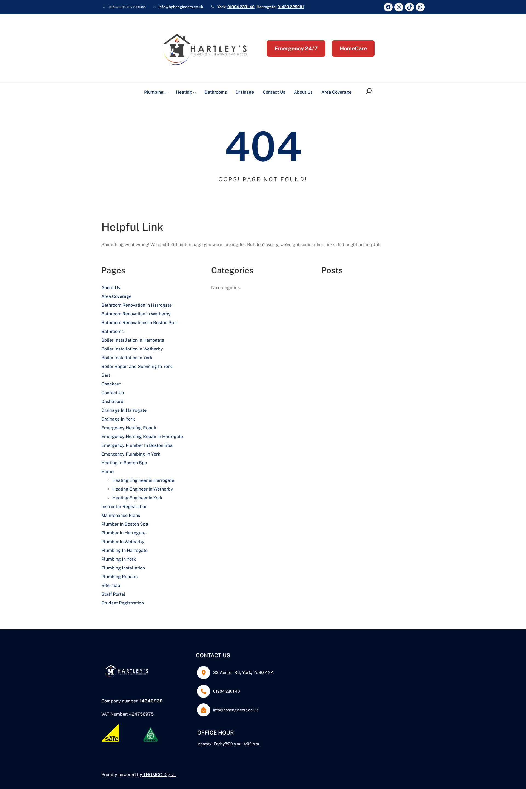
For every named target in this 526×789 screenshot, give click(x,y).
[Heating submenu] (194, 92)
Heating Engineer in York (137, 497)
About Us (110, 287)
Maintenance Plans (120, 515)
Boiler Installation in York (126, 357)
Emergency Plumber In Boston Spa (137, 445)
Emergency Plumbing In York (130, 454)
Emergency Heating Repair (128, 427)
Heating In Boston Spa (124, 462)
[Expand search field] (370, 91)
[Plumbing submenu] (166, 92)
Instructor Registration (124, 506)
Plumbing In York (118, 559)
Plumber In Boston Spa (124, 524)
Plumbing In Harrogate (124, 550)
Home (107, 471)
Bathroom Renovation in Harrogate (136, 305)
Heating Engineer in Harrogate (143, 480)
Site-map (110, 585)
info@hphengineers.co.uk (235, 710)
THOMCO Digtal (159, 774)
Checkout (111, 384)
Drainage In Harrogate (124, 410)
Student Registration (122, 603)
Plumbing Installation (123, 568)
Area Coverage (116, 296)
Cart (105, 375)
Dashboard (112, 401)
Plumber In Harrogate (123, 532)
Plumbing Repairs (119, 576)
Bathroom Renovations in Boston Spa (139, 322)
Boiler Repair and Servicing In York (136, 366)
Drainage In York (118, 419)
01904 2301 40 (241, 7)
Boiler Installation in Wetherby (132, 349)
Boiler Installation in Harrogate (132, 340)
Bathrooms (112, 331)
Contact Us (112, 392)
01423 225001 (291, 7)
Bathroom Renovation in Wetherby (136, 313)
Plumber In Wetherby (122, 541)
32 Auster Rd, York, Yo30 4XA (243, 672)
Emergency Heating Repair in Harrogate (142, 436)
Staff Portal (113, 594)
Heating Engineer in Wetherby (142, 489)
